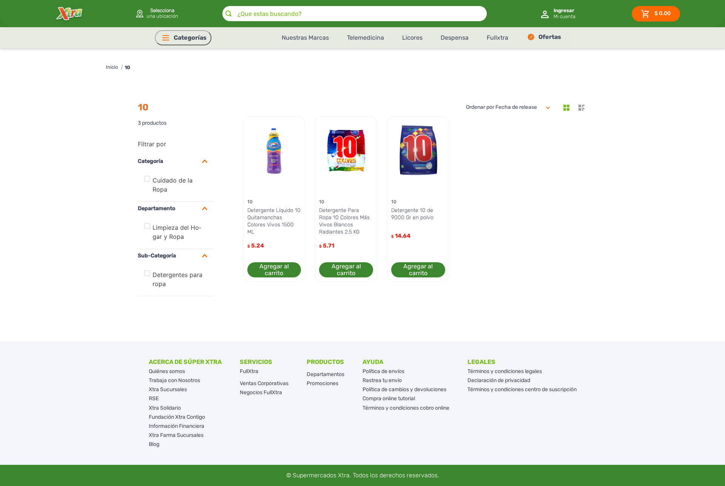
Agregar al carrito (274, 270)
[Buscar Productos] (228, 13)
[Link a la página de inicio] (111, 67)
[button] (156, 13)
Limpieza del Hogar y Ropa (177, 232)
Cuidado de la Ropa (173, 184)
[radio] (566, 107)
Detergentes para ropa (177, 279)
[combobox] (354, 13)
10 (127, 67)
